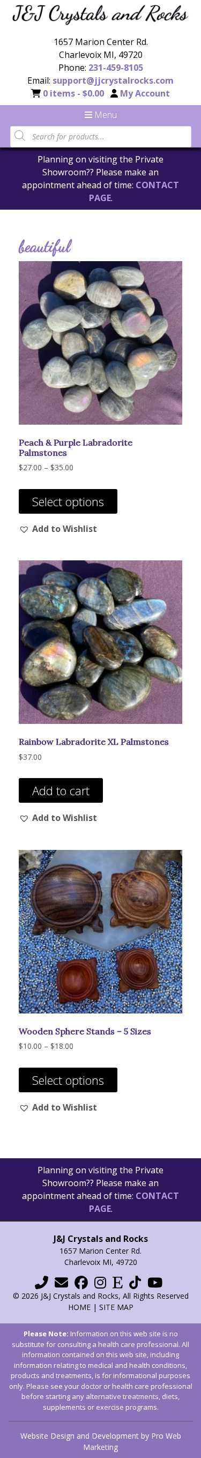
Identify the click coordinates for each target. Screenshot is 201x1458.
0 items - (73, 93)
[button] (58, 528)
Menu (104, 115)
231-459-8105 (115, 67)
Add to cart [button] (61, 790)
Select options (68, 501)
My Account (145, 93)
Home (79, 1307)
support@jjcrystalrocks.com (113, 80)
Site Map (116, 1307)
